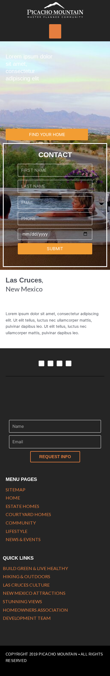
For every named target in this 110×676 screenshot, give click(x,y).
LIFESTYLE (16, 531)
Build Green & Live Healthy (35, 568)
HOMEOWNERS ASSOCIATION (35, 609)
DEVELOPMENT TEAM (27, 618)
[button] (55, 31)
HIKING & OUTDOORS (26, 576)
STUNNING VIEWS (22, 601)
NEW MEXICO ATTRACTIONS (34, 593)
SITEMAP (15, 489)
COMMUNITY (21, 522)
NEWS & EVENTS (23, 539)
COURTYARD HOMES (28, 514)
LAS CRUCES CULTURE (26, 584)
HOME (13, 497)
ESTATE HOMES (22, 506)
